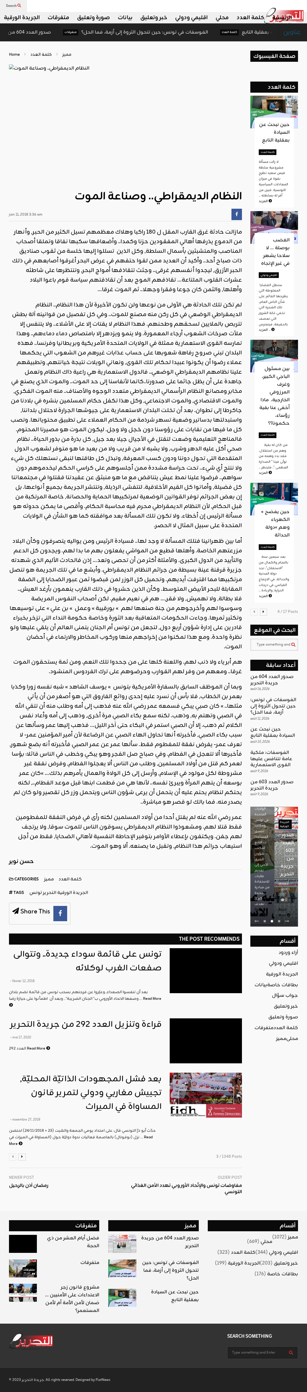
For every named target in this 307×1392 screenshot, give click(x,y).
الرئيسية (282, 17)
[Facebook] (236, 214)
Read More (36, 1048)
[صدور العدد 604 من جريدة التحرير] (122, 1244)
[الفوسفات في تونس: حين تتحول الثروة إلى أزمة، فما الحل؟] (122, 1268)
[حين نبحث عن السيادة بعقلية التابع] (122, 1298)
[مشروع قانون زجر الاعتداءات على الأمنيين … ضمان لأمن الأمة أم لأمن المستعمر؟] (23, 1293)
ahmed (283, 884)
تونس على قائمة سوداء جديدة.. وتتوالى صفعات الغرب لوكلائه (87, 961)
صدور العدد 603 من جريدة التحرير (272, 785)
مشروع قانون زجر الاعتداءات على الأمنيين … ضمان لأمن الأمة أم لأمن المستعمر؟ (72, 1299)
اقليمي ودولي (191, 17)
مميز (49, 879)
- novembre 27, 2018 (25, 1119)
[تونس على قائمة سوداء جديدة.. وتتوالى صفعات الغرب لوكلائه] (206, 970)
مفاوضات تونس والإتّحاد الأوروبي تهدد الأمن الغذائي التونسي (186, 1189)
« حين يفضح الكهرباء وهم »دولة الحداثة (275, 523)
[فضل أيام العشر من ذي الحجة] (23, 1244)
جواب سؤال (285, 995)
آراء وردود (288, 953)
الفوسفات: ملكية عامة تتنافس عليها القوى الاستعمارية (271, 759)
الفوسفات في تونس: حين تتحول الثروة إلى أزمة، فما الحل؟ (118, 32)
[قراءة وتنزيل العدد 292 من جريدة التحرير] (206, 1040)
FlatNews (103, 1380)
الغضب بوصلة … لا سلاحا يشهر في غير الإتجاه (275, 251)
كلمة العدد (250, 17)
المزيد (264, 201)
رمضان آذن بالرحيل (28, 1186)
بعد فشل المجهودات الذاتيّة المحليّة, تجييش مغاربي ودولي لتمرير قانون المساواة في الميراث (91, 1093)
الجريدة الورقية (22, 17)
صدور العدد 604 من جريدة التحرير (272, 680)
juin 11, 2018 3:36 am (25, 215)
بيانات (125, 17)
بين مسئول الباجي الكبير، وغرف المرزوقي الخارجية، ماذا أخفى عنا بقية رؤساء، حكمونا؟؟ (274, 396)
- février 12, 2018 (22, 981)
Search (11, 6)
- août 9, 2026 (285, 892)
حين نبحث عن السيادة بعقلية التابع (253, 32)
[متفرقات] (23, 1268)
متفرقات (58, 17)
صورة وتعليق (93, 17)
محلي (222, 17)
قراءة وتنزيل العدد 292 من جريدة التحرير (86, 1025)
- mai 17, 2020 (20, 1037)
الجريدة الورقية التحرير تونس (58, 893)
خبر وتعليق (153, 17)
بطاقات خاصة (282, 985)
